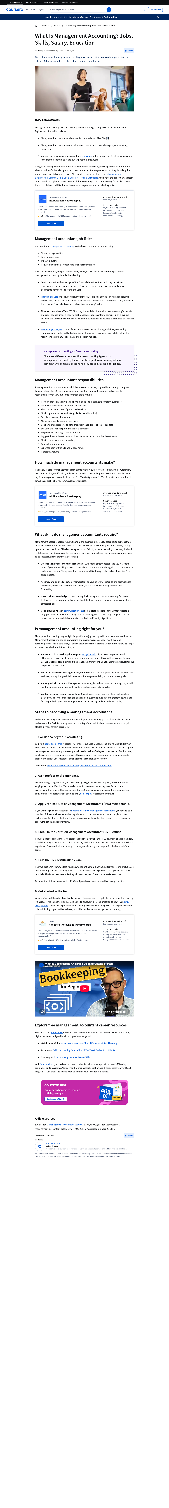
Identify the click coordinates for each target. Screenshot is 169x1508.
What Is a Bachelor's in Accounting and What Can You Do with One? (79, 765)
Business (46, 26)
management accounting (62, 246)
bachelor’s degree (53, 744)
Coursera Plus (46, 1064)
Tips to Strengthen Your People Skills (72, 1057)
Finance (57, 26)
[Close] (158, 17)
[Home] (36, 25)
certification (86, 156)
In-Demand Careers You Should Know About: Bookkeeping (89, 1043)
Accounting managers (51, 329)
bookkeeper (85, 793)
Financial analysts (49, 296)
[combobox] (75, 9)
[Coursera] (14, 10)
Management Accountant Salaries (65, 1124)
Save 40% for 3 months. (105, 17)
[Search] (109, 9)
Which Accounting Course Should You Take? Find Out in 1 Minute (84, 1050)
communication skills (74, 611)
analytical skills (89, 654)
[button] (41, 9)
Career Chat (57, 1032)
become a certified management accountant (93, 810)
